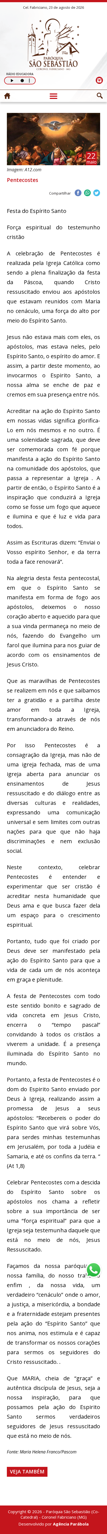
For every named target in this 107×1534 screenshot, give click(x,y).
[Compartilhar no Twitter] (96, 193)
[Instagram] (99, 80)
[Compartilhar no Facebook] (77, 193)
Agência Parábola (71, 1524)
